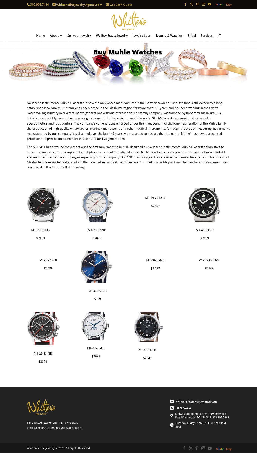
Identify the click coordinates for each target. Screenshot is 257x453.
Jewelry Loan (142, 36)
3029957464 (183, 408)
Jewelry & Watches (169, 36)
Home (40, 36)
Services (207, 36)
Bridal (191, 36)
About (54, 36)
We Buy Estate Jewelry (112, 36)
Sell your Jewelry (79, 36)
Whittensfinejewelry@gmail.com (196, 401)
